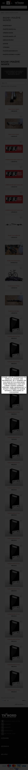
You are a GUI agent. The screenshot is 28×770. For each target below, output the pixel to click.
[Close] (26, 376)
